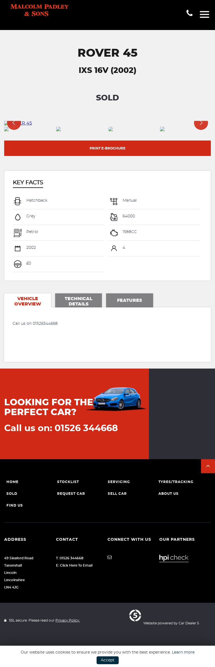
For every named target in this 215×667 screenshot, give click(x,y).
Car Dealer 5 (189, 623)
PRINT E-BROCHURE (107, 148)
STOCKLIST (68, 482)
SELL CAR (117, 493)
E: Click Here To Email (74, 565)
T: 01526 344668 (69, 558)
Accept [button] (107, 660)
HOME (12, 482)
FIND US (14, 505)
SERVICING (119, 482)
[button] (208, 466)
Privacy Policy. (67, 620)
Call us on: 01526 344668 (61, 428)
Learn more (183, 652)
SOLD (11, 493)
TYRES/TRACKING (175, 482)
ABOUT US (168, 493)
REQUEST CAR (71, 493)
